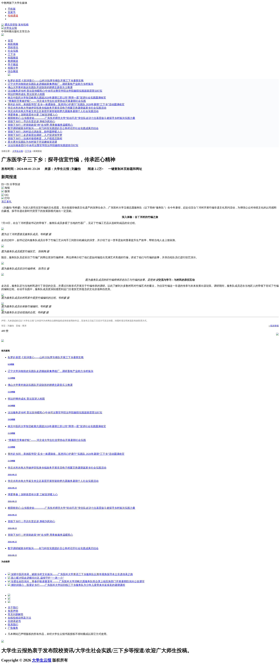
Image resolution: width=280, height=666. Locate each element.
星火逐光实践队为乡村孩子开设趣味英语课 (32, 142)
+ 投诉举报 (274, 325)
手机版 (12, 8)
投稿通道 (13, 15)
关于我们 (13, 607)
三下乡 (12, 54)
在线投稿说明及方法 (19, 617)
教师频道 (13, 61)
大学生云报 (17, 151)
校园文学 (13, 68)
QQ (6, 195)
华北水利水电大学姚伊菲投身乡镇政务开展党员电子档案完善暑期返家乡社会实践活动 (57, 107)
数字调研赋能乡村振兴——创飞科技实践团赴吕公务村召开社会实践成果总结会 (53, 128)
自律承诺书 (14, 621)
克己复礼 (6, 201)
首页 (10, 40)
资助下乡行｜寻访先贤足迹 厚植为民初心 (31, 121)
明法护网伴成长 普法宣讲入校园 (26, 94)
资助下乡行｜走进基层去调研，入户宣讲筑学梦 (35, 135)
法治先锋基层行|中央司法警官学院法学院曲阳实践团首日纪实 (43, 145)
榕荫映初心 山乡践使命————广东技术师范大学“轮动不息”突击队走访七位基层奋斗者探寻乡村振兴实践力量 (71, 118)
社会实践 (13, 50)
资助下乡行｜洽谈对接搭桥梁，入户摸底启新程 (35, 138)
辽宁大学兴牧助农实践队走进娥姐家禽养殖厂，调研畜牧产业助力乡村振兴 (50, 84)
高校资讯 (13, 47)
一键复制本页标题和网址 (125, 169)
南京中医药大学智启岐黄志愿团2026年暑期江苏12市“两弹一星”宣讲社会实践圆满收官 (57, 97)
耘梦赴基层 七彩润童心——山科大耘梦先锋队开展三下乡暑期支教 (46, 80)
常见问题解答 (15, 614)
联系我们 (13, 624)
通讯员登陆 (11, 24)
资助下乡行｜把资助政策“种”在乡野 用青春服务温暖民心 (40, 124)
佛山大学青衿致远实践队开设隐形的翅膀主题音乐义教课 (40, 87)
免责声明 (13, 611)
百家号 (12, 12)
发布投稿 (23, 24)
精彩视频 (13, 44)
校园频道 (13, 57)
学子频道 (13, 64)
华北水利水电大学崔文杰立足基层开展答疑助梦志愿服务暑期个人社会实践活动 (53, 111)
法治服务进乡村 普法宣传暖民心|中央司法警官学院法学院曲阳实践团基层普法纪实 (55, 90)
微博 (7, 191)
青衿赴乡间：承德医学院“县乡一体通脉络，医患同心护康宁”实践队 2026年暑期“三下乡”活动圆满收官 (66, 104)
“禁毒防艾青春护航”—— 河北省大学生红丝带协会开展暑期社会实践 (47, 101)
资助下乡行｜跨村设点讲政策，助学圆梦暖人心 (35, 131)
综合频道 (13, 71)
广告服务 (13, 628)
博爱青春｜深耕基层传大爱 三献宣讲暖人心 (33, 114)
